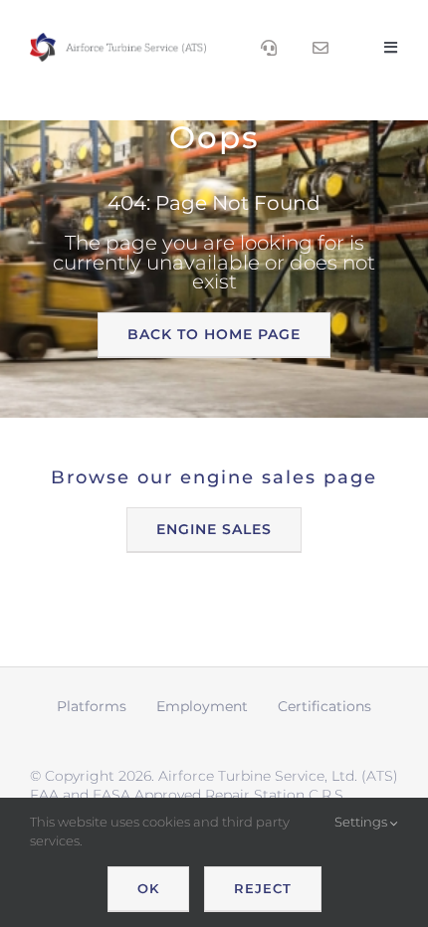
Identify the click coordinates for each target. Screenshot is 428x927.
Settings (362, 822)
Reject (263, 888)
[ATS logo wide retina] (118, 40)
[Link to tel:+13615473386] (269, 48)
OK (148, 888)
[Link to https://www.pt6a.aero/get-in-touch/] (320, 48)
